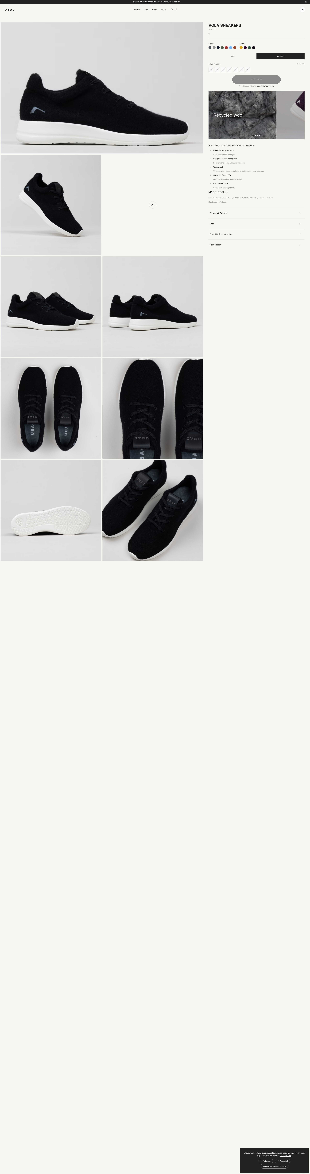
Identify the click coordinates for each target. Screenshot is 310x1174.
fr (303, 9)
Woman (137, 9)
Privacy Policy (285, 1156)
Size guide (301, 64)
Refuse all (267, 1161)
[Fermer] (306, 2)
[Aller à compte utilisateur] (176, 9)
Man (146, 9)
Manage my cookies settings (274, 1166)
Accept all (283, 1161)
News (154, 9)
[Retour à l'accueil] (10, 9)
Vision (163, 9)
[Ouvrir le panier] (172, 9)
